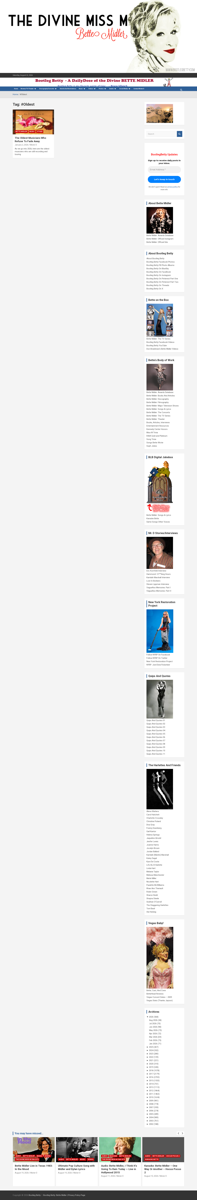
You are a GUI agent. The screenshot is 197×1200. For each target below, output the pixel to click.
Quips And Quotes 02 (155, 724)
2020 (151, 1064)
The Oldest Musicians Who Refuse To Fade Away (30, 139)
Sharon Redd (152, 895)
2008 (151, 1104)
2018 (151, 1070)
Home (16, 88)
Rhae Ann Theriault (154, 888)
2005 (151, 1114)
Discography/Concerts (46, 88)
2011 (151, 1094)
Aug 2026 (153, 1020)
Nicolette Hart (152, 881)
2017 (151, 1074)
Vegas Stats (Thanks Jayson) (159, 1000)
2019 (151, 1067)
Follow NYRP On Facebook (158, 654)
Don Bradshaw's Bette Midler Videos (162, 349)
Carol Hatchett (152, 814)
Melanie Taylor (152, 871)
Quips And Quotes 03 (155, 727)
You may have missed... (29, 1133)
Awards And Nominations (68, 88)
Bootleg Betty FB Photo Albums (160, 265)
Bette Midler (21, 131)
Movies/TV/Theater (27, 88)
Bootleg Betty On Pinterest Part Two (162, 282)
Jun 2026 (153, 1027)
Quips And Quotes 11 (155, 754)
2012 (151, 1090)
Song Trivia (151, 439)
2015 (151, 1080)
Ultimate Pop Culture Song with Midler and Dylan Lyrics (33, 1167)
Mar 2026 (153, 1037)
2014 (151, 1084)
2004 (151, 1117)
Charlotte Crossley (154, 818)
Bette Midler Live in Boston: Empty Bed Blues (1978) (160, 1167)
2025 (151, 1047)
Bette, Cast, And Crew (156, 990)
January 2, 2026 (21, 145)
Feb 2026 (153, 1040)
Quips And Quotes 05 (155, 734)
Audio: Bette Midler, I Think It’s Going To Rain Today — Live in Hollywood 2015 (76, 1169)
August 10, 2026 (108, 1176)
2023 (151, 1054)
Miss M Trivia (152, 432)
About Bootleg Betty (155, 258)
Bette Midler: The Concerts (158, 412)
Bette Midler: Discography (157, 399)
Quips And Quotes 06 (155, 737)
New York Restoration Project (159, 661)
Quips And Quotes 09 (155, 747)
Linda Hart (150, 868)
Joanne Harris (152, 845)
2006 (151, 1110)
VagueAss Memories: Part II (158, 591)
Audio (18, 1159)
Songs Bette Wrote (154, 442)
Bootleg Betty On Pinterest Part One (162, 278)
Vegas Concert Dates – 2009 (159, 997)
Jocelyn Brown (152, 848)
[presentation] (178, 1133)
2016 (151, 1077)
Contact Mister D (138, 88)
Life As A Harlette (154, 865)
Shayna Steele (152, 898)
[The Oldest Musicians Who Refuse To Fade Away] (33, 121)
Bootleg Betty (35, 1195)
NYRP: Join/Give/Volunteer (158, 665)
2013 (151, 1087)
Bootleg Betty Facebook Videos (160, 342)
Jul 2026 (153, 1023)
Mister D (33, 145)
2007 (151, 1107)
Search (179, 134)
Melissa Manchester (155, 875)
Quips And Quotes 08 (155, 744)
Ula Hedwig (151, 912)
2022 (151, 1057)
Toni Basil (150, 908)
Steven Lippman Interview (157, 584)
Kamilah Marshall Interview (158, 577)
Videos (90, 88)
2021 (151, 1060)
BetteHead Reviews (154, 994)
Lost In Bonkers (153, 581)
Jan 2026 (153, 1043)
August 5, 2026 (150, 1173)
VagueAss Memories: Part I (158, 587)
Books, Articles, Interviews (158, 422)
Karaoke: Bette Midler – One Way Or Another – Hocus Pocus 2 (119, 1169)
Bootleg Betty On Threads (157, 285)
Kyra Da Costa (152, 861)
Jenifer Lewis (152, 841)
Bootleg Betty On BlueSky (157, 268)
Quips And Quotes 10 (155, 750)
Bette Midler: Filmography (157, 402)
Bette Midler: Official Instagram (159, 239)
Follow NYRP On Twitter (156, 658)
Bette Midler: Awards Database (159, 235)
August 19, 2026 (22, 1173)
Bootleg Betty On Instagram (158, 275)
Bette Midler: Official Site (157, 242)
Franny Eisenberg (153, 828)
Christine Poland (153, 821)
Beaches (70, 1156)
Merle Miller (151, 878)
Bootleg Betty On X (154, 288)
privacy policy (173, 187)
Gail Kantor (151, 831)
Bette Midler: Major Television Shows (162, 406)
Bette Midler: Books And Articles (160, 395)
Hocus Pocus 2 (129, 1156)
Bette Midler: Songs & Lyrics (158, 409)
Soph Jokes (151, 446)
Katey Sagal (151, 858)
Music (81, 88)
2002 (151, 1124)
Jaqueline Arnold (153, 838)
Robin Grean (151, 892)
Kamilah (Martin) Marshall (157, 855)
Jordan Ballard (152, 851)
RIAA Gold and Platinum (156, 436)
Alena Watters (152, 811)
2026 (151, 1017)
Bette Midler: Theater (155, 419)
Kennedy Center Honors (157, 429)
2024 (151, 1050)
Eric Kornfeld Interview (156, 571)
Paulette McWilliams (155, 885)
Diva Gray (150, 825)
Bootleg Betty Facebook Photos (160, 262)
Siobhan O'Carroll (154, 902)
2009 (151, 1100)
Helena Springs (153, 835)
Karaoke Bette (152, 518)
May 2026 (153, 1030)
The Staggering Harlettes (157, 905)
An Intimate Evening (154, 1156)
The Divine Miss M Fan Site (70, 1159)
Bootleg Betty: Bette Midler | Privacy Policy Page (64, 1195)
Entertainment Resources (157, 426)
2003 (151, 1121)
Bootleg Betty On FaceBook (158, 272)
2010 (151, 1097)
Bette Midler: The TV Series (158, 339)
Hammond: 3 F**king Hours (158, 574)
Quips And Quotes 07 (155, 740)
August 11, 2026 (65, 1176)
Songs (47, 1159)
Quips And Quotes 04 (155, 730)
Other (39, 131)
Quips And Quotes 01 (155, 720)
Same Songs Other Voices (158, 522)
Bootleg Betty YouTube (156, 345)
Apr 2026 (153, 1033)
